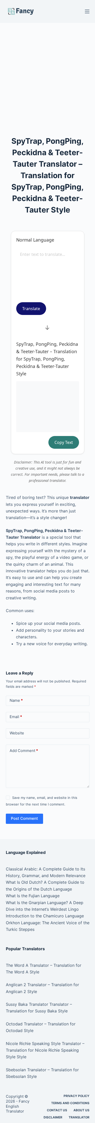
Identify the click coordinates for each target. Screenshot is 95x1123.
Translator (79, 1117)
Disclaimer (53, 1117)
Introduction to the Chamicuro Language (45, 915)
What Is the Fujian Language (33, 895)
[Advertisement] (47, 73)
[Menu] (87, 11)
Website (17, 733)
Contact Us (57, 1110)
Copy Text (63, 442)
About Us (81, 1110)
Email (16, 716)
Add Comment (24, 750)
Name (16, 700)
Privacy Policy (76, 1096)
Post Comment (24, 818)
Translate (31, 308)
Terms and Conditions (70, 1103)
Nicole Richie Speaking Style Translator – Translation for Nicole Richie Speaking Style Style (45, 1050)
